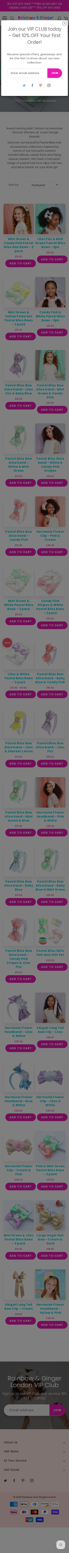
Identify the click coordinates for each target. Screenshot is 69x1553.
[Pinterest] (40, 85)
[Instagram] (48, 85)
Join (54, 73)
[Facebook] (32, 85)
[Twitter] (24, 85)
